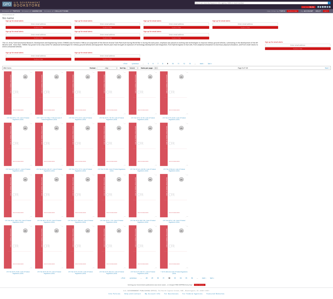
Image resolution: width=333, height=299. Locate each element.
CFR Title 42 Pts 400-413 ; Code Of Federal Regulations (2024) (143, 272)
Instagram (323, 7)
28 (146, 278)
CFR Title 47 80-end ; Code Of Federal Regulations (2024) (174, 170)
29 (152, 278)
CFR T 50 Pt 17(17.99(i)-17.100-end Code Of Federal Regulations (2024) (49, 118)
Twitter (320, 7)
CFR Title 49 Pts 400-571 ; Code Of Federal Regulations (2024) (18, 170)
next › (202, 64)
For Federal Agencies (192, 294)
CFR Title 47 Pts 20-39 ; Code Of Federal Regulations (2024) (80, 118)
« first (125, 64)
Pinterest (327, 7)
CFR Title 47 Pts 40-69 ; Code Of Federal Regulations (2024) (174, 118)
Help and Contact (132, 294)
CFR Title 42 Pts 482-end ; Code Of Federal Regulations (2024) (111, 272)
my (307, 11)
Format (93, 68)
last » (210, 64)
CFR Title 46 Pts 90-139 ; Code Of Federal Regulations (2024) (49, 272)
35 (186, 278)
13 (190, 64)
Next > (327, 68)
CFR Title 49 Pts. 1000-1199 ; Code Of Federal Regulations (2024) (18, 221)
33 (175, 278)
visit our (308, 7)
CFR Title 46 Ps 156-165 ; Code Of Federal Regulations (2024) (49, 221)
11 (178, 64)
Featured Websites (215, 294)
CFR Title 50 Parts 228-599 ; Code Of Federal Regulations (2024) (143, 170)
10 (173, 64)
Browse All (11, 11)
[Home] (21, 6)
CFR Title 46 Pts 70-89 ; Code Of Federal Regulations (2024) (17, 272)
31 (163, 278)
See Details (199, 285)
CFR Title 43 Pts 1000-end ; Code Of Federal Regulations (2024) (80, 221)
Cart (326, 11)
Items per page (147, 68)
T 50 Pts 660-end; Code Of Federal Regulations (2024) (174, 272)
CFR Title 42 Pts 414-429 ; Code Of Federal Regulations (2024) (80, 272)
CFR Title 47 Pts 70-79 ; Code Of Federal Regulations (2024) (80, 170)
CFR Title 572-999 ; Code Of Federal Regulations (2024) (111, 170)
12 (184, 64)
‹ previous (135, 64)
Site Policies (114, 294)
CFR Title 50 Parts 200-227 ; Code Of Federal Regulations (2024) (49, 170)
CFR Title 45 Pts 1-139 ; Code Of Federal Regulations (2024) (111, 221)
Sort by (123, 68)
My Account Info (152, 294)
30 (158, 278)
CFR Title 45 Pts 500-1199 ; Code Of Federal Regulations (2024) (142, 221)
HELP (318, 11)
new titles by (282, 11)
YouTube (325, 7)
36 (192, 278)
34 (181, 278)
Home (4, 15)
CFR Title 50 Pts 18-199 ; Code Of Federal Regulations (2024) (143, 118)
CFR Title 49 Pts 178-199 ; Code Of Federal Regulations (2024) (111, 118)
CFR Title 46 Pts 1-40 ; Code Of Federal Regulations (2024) (174, 221)
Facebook (318, 7)
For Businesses (171, 294)
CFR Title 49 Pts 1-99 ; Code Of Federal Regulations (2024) (18, 118)
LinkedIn (330, 7)
